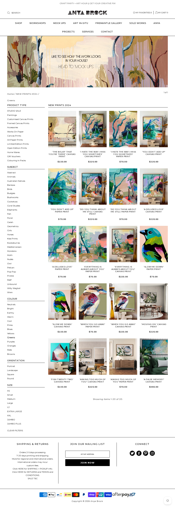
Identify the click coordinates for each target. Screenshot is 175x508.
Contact (107, 31)
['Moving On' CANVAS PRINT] (154, 301)
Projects (68, 31)
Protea (10, 275)
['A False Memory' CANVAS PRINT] (154, 356)
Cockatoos (12, 201)
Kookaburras (13, 243)
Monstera (11, 251)
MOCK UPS (59, 23)
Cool (9, 321)
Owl (9, 263)
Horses (10, 234)
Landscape (12, 370)
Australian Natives (16, 181)
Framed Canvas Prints (18, 123)
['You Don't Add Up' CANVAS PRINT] (154, 129)
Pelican (10, 267)
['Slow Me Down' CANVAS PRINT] (62, 301)
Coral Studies (13, 205)
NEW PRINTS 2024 (27, 94)
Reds (9, 350)
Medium (11, 399)
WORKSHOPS (37, 23)
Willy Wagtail (13, 288)
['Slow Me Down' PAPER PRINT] (154, 244)
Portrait (11, 366)
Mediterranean (14, 247)
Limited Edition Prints (18, 144)
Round (10, 378)
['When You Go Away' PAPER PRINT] (93, 301)
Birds (9, 189)
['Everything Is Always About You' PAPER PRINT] (93, 244)
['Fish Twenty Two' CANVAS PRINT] (62, 356)
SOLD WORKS (137, 23)
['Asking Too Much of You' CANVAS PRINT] (93, 356)
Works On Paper (15, 131)
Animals (11, 176)
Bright (10, 308)
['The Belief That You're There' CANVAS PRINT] (62, 129)
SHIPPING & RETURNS (33, 444)
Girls (9, 230)
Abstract (11, 172)
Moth (9, 255)
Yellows (10, 333)
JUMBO (11, 419)
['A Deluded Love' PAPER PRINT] (62, 244)
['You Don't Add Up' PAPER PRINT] (62, 186)
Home (10, 94)
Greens (11, 337)
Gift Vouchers (13, 156)
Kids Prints (12, 238)
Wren (10, 292)
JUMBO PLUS (14, 423)
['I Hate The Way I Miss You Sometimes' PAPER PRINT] (123, 129)
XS (8, 390)
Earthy (10, 312)
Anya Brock (97, 501)
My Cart (163, 12)
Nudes (10, 259)
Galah (10, 222)
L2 (8, 407)
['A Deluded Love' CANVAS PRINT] (154, 186)
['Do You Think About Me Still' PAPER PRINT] (123, 186)
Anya (156, 23)
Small (10, 395)
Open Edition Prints (17, 148)
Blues (9, 329)
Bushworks (12, 197)
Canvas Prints (14, 135)
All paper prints (15, 140)
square (10, 374)
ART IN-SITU (80, 23)
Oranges (11, 345)
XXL (9, 415)
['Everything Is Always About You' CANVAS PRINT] (123, 244)
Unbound (12, 284)
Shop (18, 23)
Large (10, 403)
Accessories (12, 127)
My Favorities (144, 12)
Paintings (12, 115)
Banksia (11, 185)
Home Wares (13, 152)
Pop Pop (11, 271)
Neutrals (11, 304)
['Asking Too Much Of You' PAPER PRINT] (123, 356)
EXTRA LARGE (14, 411)
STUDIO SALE (14, 111)
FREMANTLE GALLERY (108, 23)
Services (88, 31)
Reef (9, 280)
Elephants (12, 209)
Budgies (11, 193)
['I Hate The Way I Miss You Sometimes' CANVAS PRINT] (93, 129)
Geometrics (12, 226)
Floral (10, 218)
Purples (11, 341)
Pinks (10, 325)
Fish (9, 214)
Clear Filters (15, 430)
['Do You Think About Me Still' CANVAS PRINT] (93, 186)
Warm (10, 317)
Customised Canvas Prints (20, 119)
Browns (11, 354)
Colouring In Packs (16, 160)
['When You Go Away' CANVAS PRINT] (123, 301)
